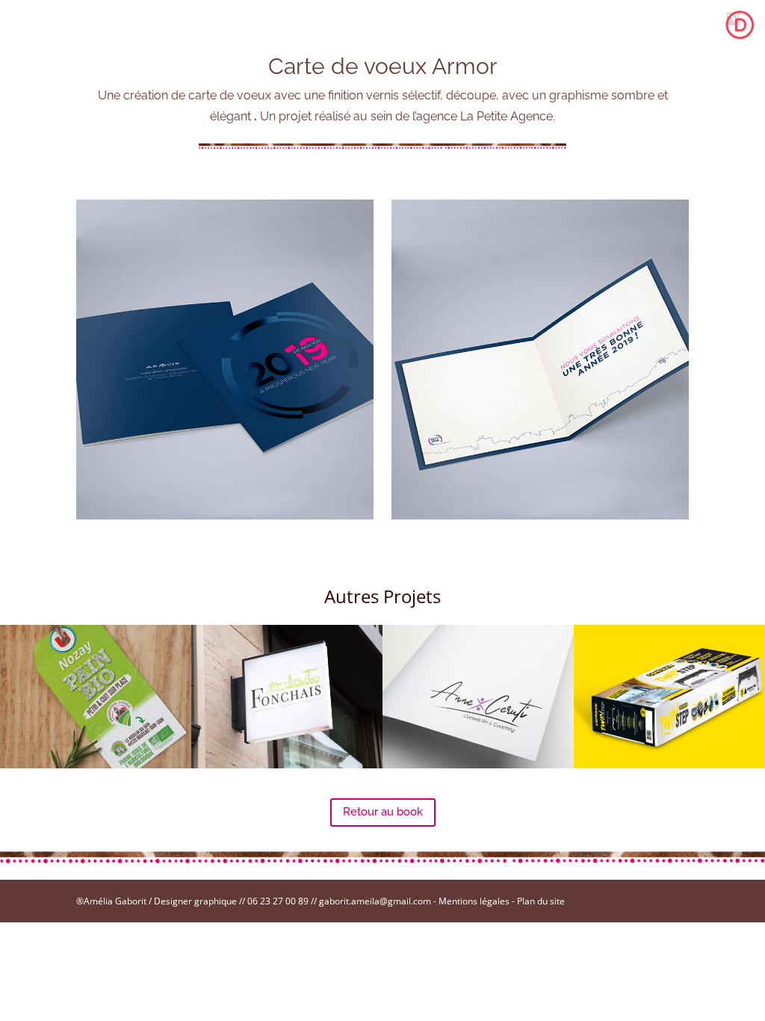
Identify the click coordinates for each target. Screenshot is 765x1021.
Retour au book (383, 811)
